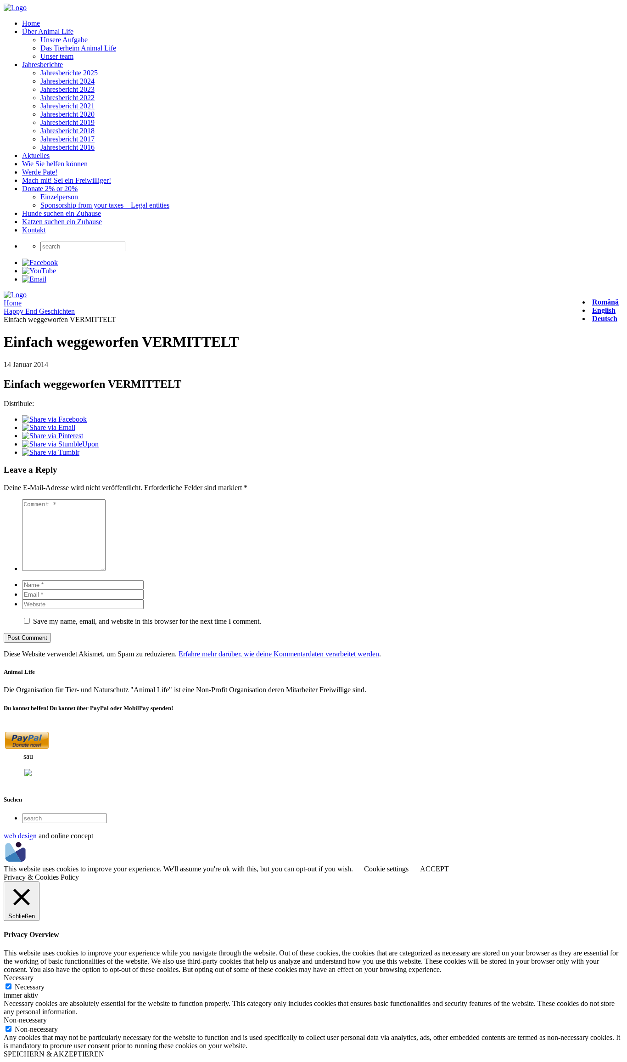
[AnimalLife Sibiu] (15, 7)
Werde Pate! (39, 172)
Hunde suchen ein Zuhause (61, 213)
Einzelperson (59, 197)
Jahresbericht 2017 (67, 139)
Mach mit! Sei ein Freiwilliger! (66, 180)
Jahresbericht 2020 (67, 114)
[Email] (34, 279)
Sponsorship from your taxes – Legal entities (104, 205)
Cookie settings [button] (386, 869)
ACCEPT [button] (434, 869)
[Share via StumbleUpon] (60, 444)
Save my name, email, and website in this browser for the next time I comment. (147, 621)
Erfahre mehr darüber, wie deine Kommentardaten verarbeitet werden (279, 654)
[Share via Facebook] (54, 419)
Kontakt (33, 230)
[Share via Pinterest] (52, 436)
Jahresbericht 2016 (67, 147)
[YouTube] (39, 271)
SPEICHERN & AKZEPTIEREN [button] (54, 1054)
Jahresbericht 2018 (67, 131)
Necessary (30, 987)
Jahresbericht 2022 (67, 98)
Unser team (56, 56)
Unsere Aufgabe (64, 40)
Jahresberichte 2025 (69, 73)
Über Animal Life (47, 31)
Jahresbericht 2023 (67, 89)
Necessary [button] (19, 978)
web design (20, 835)
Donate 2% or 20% (50, 188)
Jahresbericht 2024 (67, 81)
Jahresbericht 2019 (67, 122)
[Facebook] (40, 262)
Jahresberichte (42, 64)
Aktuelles (36, 155)
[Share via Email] (48, 427)
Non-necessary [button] (25, 1020)
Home (31, 23)
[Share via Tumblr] (50, 452)
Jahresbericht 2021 (67, 106)
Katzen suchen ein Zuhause (62, 222)
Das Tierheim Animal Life (78, 48)
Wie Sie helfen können (55, 164)
